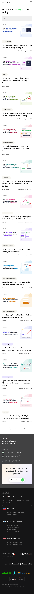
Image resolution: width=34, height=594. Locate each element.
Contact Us (20, 2)
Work (8, 553)
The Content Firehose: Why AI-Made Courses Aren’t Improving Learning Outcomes (15, 80)
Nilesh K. (4, 222)
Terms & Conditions (13, 584)
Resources (9, 556)
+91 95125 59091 (12, 456)
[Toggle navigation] (31, 2)
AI (13, 554)
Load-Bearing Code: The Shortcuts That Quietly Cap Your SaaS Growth (17, 316)
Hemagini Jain (5, 51)
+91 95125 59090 (13, 453)
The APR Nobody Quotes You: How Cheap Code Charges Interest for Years (16, 349)
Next (24, 428)
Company (4, 553)
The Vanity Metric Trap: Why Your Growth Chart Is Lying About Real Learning (17, 115)
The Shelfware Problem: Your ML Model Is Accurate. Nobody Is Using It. (17, 47)
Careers (4, 556)
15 (21, 428)
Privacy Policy (5, 584)
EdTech (25, 554)
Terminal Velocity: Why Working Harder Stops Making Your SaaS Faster (16, 283)
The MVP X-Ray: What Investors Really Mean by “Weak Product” (16, 251)
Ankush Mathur (5, 86)
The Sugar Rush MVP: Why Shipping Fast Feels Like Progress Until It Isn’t (16, 218)
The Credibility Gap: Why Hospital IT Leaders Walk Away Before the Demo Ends (15, 148)
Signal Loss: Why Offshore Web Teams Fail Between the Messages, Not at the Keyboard (16, 383)
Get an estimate (15, 480)
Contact (4, 559)
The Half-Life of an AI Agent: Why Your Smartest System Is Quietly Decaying (16, 417)
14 (18, 428)
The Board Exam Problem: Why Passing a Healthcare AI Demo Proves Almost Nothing (17, 184)
